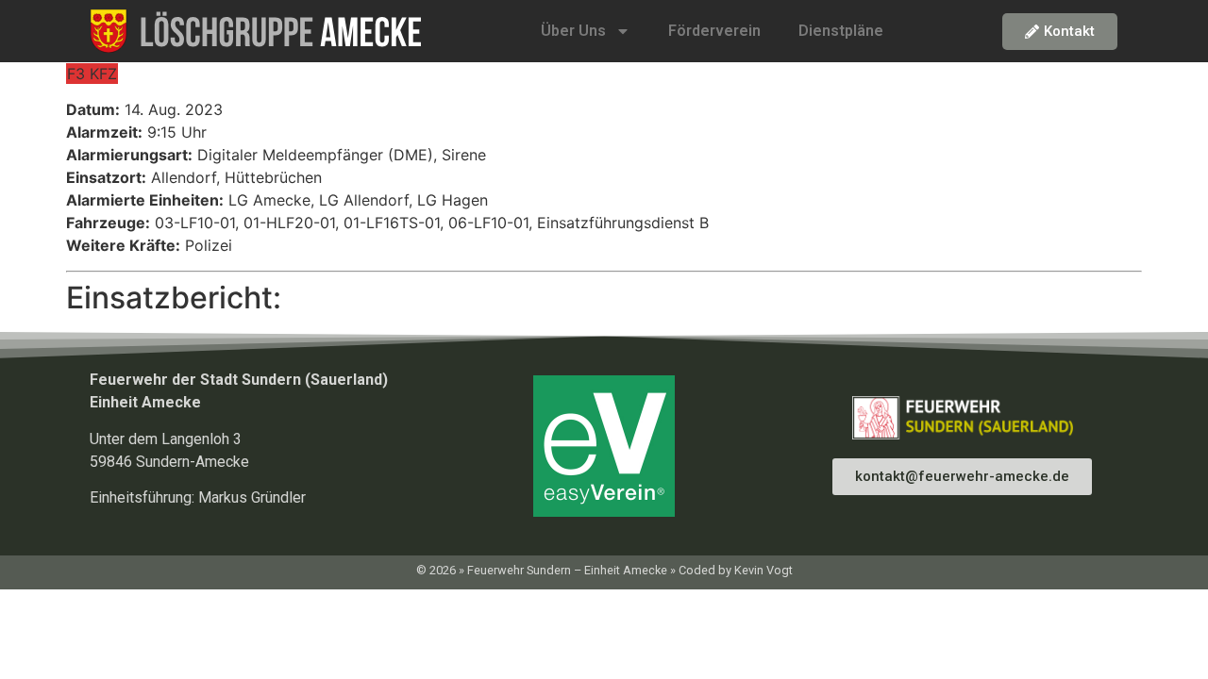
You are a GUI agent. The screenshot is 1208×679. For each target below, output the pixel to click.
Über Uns (573, 31)
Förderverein (714, 31)
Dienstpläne (840, 31)
